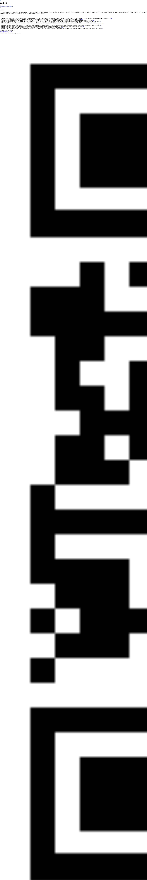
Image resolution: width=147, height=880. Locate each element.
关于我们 (2, 31)
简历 (3, 6)
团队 (5, 6)
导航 (12, 6)
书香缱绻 (10, 31)
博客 (10, 6)
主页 (1, 6)
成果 (8, 6)
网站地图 (6, 31)
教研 (6, 6)
